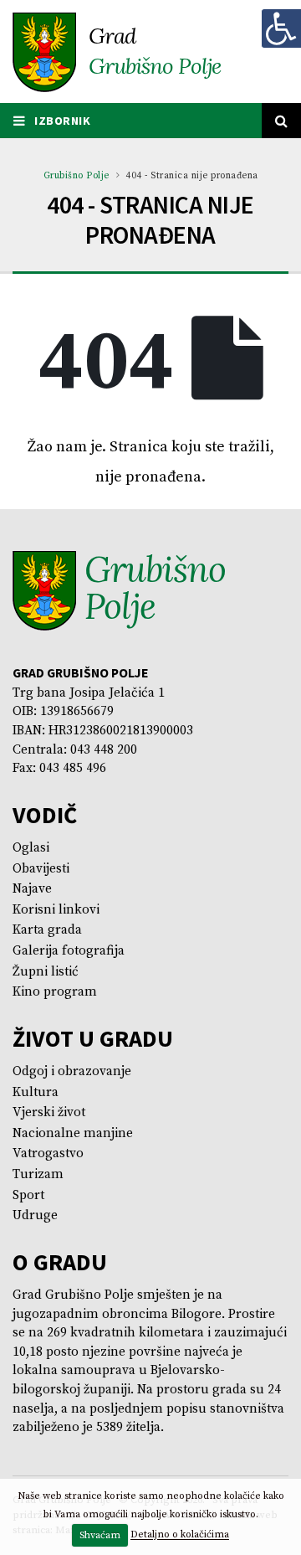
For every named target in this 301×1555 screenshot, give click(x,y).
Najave (32, 889)
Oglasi (31, 848)
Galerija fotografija (69, 951)
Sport (28, 1195)
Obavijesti (41, 869)
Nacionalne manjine (73, 1133)
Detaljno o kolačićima (179, 1535)
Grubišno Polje (76, 176)
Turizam (38, 1174)
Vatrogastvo (48, 1153)
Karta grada (47, 930)
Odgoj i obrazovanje (72, 1071)
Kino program (55, 992)
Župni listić (46, 972)
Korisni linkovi (56, 910)
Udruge (35, 1215)
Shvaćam (99, 1535)
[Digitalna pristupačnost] (281, 28)
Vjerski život (49, 1112)
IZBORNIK (61, 120)
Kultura (36, 1092)
